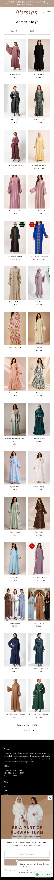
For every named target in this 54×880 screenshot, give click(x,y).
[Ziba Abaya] (15, 101)
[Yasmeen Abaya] (15, 374)
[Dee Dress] (39, 374)
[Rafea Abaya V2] (39, 604)
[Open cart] (48, 12)
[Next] (47, 3)
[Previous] (7, 3)
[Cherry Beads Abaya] (15, 146)
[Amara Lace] (39, 328)
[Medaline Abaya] (39, 101)
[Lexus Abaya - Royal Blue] (39, 237)
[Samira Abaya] (15, 513)
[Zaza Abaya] (39, 513)
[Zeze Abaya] (39, 283)
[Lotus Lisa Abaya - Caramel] (15, 695)
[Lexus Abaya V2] (39, 192)
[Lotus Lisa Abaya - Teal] (39, 649)
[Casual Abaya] (15, 604)
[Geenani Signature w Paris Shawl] (15, 419)
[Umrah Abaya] (39, 55)
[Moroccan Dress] (15, 328)
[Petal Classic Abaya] (39, 146)
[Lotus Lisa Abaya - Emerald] (39, 695)
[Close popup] (50, 798)
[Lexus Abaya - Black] (15, 237)
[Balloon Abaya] (15, 55)
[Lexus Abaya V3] (15, 192)
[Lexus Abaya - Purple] (39, 559)
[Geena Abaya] (15, 559)
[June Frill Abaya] (15, 283)
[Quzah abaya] (15, 467)
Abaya (6, 787)
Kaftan (6, 790)
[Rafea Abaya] (15, 649)
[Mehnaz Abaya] (39, 419)
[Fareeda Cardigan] (39, 467)
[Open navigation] (6, 12)
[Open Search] (44, 12)
